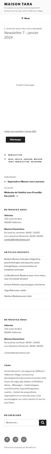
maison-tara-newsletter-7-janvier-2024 (20, 131)
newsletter (15, 155)
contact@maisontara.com (17, 239)
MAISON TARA (18, 4)
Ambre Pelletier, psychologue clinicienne (24, 284)
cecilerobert (34, 29)
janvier (28, 159)
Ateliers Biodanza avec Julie (18, 296)
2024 (11, 159)
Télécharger (15, 139)
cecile (18, 159)
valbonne (36, 162)
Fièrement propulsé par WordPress (20, 447)
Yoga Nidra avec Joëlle (15, 290)
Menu (27, 18)
